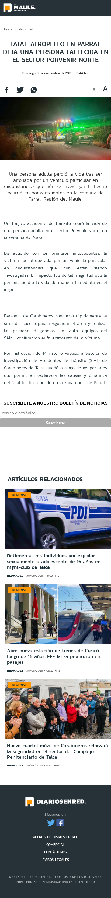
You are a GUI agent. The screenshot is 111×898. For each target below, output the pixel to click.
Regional (26, 29)
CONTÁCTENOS (55, 852)
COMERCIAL (55, 844)
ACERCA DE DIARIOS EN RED (55, 837)
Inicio (8, 29)
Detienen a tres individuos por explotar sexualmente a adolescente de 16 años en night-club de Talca (53, 561)
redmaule (15, 575)
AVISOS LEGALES (55, 859)
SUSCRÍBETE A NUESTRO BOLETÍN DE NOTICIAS (56, 403)
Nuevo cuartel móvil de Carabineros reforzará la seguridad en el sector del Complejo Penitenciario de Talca (57, 751)
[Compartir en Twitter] (20, 92)
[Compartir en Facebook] (7, 92)
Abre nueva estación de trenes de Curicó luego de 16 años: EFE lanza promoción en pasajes (53, 656)
